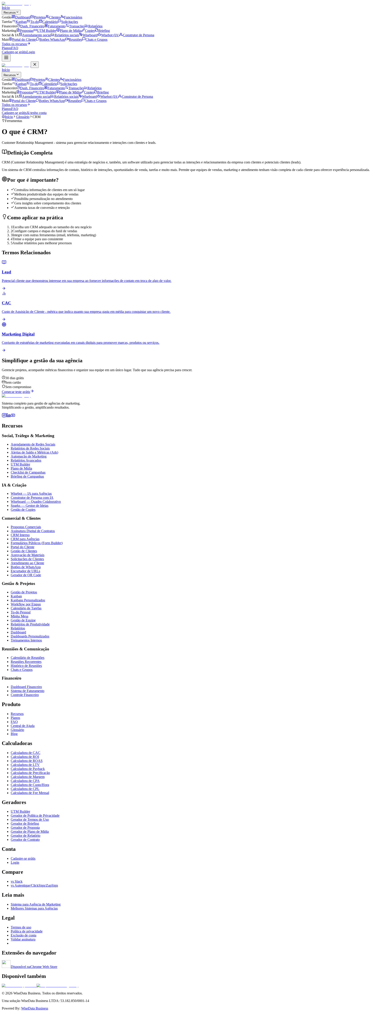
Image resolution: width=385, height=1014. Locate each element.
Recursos (10, 12)
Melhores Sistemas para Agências (34, 908)
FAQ (14, 48)
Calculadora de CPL (25, 789)
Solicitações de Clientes (27, 559)
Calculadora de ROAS (27, 761)
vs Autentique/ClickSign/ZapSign (34, 885)
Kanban (16, 596)
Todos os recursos (14, 44)
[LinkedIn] (8, 416)
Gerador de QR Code (26, 575)
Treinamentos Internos (26, 640)
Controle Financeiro (25, 695)
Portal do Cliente (22, 547)
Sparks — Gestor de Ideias (29, 505)
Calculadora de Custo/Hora (30, 785)
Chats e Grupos (22, 670)
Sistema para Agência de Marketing (36, 904)
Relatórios (18, 628)
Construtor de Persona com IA (32, 497)
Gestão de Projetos (24, 592)
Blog (14, 734)
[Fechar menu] (35, 64)
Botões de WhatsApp (26, 567)
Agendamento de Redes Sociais (33, 444)
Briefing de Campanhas (27, 476)
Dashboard (18, 632)
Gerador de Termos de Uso (30, 819)
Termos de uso (21, 927)
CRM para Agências (25, 539)
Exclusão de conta (23, 935)
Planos (6, 48)
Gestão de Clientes (24, 551)
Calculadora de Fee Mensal (30, 793)
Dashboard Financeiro (26, 687)
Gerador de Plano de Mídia (30, 831)
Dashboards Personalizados (30, 636)
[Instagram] (4, 416)
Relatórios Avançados (26, 460)
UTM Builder (20, 464)
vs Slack (17, 881)
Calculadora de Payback (28, 769)
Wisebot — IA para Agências (31, 493)
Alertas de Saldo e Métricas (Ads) (34, 452)
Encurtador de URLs (25, 571)
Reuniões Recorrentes (26, 662)
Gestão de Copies (23, 509)
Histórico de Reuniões (26, 666)
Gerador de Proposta (25, 827)
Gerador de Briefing (25, 823)
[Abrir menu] (6, 57)
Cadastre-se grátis (23, 858)
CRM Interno (20, 535)
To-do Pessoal (21, 612)
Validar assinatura (23, 939)
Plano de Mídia (21, 468)
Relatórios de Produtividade (30, 624)
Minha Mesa (19, 616)
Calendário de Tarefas (26, 608)
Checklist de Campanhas (28, 472)
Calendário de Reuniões (27, 658)
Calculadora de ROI (25, 757)
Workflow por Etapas (26, 604)
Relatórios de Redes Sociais (30, 448)
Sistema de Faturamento (27, 691)
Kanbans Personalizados (28, 600)
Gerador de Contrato (25, 839)
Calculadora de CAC (25, 753)
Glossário (22, 117)
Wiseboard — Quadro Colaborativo (36, 501)
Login (15, 862)
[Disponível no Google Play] (57, 986)
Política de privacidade (27, 931)
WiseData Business (34, 1008)
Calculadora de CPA (25, 781)
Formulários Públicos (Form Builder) (37, 543)
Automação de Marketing (29, 456)
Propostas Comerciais (26, 527)
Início (6, 8)
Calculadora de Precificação (30, 773)
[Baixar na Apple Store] (19, 986)
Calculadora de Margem (28, 777)
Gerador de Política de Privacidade (35, 815)
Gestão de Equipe (23, 620)
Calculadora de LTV (25, 765)
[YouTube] (13, 416)
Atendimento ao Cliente (27, 563)
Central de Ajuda (23, 726)
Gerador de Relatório (25, 835)
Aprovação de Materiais (27, 555)
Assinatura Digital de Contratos (33, 531)
